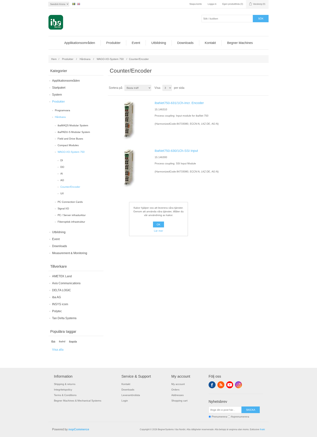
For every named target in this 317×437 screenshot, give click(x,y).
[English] (78, 4)
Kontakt (125, 384)
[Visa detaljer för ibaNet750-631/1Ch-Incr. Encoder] (129, 119)
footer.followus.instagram (238, 384)
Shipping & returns (64, 384)
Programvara (62, 110)
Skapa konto (195, 4)
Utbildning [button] (158, 43)
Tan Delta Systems (64, 318)
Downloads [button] (185, 43)
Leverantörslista (130, 395)
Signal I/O (63, 208)
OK (158, 224)
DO (62, 166)
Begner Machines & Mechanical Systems (77, 400)
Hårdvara (60, 116)
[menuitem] (80, 43)
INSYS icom (60, 304)
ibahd (62, 341)
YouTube (229, 384)
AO (62, 180)
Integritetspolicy (63, 389)
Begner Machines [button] (240, 43)
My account (178, 384)
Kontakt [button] (210, 43)
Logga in (212, 4)
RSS (220, 384)
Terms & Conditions (65, 395)
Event (56, 239)
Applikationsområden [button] (79, 43)
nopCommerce (78, 429)
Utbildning (58, 232)
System (57, 94)
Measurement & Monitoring (69, 253)
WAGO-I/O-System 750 (71, 151)
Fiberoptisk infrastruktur (71, 221)
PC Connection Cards (70, 201)
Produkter (58, 101)
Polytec (57, 311)
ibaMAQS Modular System (73, 125)
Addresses (177, 395)
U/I (62, 193)
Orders (175, 389)
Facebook (212, 384)
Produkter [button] (113, 43)
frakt (262, 429)
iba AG (56, 297)
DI (61, 160)
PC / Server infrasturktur (72, 215)
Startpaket (58, 87)
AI (61, 173)
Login (124, 400)
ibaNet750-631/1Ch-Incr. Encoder (179, 103)
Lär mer (158, 230)
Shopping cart (179, 400)
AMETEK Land (62, 276)
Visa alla (57, 349)
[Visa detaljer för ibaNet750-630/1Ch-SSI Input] (129, 167)
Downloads (59, 246)
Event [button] (136, 43)
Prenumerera (219, 416)
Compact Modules (68, 145)
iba (53, 341)
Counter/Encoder (70, 186)
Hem (54, 59)
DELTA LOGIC (61, 290)
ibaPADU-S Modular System (74, 132)
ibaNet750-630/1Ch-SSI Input (176, 151)
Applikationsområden (66, 80)
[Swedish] (74, 4)
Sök (260, 18)
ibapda (73, 341)
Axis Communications (66, 283)
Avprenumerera (240, 416)
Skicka (250, 409)
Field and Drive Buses (70, 138)
